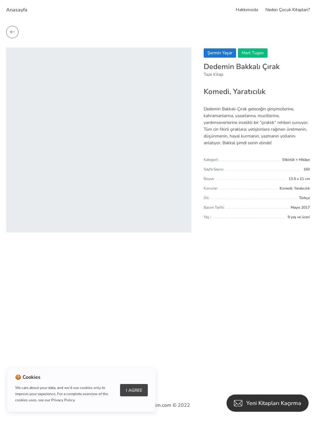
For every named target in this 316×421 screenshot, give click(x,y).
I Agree (134, 390)
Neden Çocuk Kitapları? (287, 10)
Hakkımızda (247, 10)
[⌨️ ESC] (12, 32)
